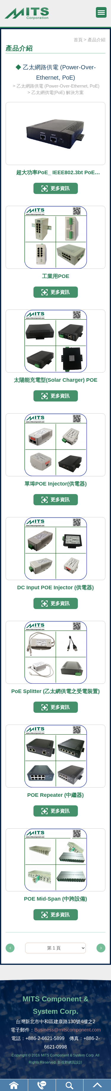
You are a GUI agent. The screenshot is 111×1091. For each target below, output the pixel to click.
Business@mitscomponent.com (67, 1029)
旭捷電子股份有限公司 (26, 16)
